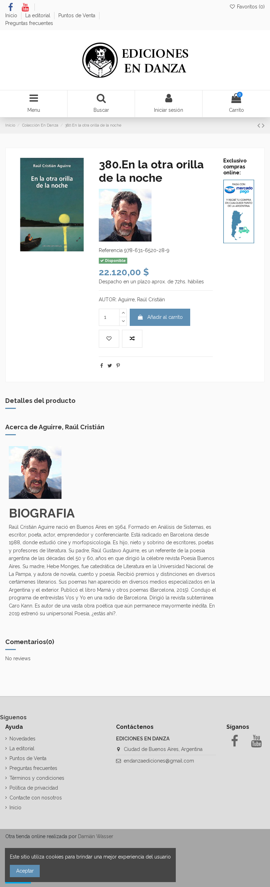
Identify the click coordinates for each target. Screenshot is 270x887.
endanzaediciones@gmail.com (159, 761)
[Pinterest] (118, 365)
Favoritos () (250, 6)
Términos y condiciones (36, 778)
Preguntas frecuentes (29, 23)
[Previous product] (259, 125)
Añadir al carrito (165, 317)
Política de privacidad (33, 788)
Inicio (12, 15)
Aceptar (25, 871)
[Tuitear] (110, 365)
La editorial (38, 15)
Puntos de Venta (77, 15)
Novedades (22, 738)
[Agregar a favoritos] (109, 339)
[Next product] (263, 125)
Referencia (111, 250)
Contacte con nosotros (35, 798)
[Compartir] (101, 365)
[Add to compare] (132, 339)
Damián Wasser (95, 836)
